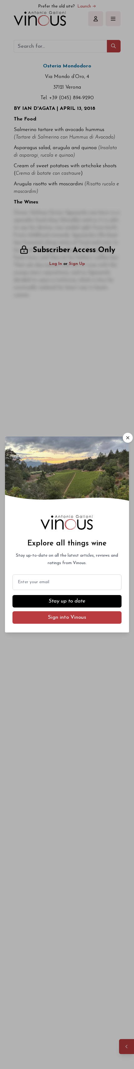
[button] (128, 438)
